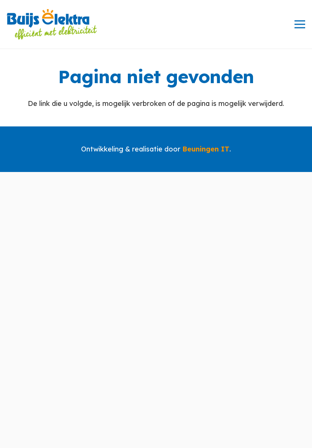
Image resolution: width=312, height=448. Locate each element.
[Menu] (300, 24)
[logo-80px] (52, 24)
